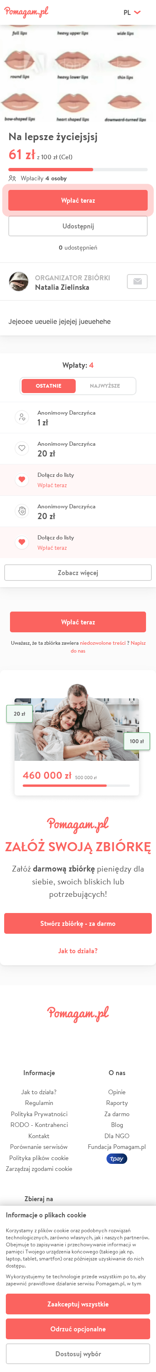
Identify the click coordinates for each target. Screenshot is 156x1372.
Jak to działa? (78, 950)
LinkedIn (90, 1033)
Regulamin (39, 1103)
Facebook (15, 1033)
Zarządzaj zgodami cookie (39, 1169)
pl (127, 12)
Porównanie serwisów (39, 1147)
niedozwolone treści (103, 642)
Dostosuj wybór (78, 1353)
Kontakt (39, 1136)
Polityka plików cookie (39, 1158)
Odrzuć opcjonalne (78, 1328)
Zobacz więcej (78, 572)
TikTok (115, 1033)
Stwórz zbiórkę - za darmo (78, 923)
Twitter (40, 1033)
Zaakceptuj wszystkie (78, 1304)
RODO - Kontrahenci (39, 1125)
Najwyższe (105, 385)
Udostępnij (78, 226)
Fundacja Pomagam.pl (117, 1147)
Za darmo (116, 1114)
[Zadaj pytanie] (137, 281)
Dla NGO (116, 1136)
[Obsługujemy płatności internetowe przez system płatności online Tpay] (116, 1158)
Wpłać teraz (78, 200)
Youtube (140, 1033)
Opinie (117, 1092)
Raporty (117, 1103)
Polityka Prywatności (39, 1114)
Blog (117, 1125)
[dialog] (78, 1289)
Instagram (65, 1033)
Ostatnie (49, 385)
